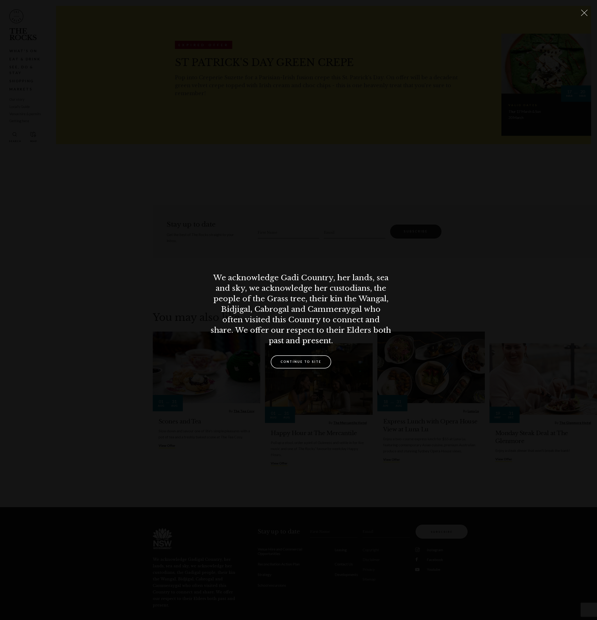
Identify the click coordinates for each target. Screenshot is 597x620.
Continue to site (301, 362)
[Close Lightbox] (584, 13)
